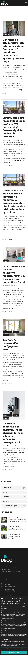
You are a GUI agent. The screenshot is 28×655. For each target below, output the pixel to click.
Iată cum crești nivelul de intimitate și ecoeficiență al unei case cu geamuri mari (17, 519)
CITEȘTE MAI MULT (8, 93)
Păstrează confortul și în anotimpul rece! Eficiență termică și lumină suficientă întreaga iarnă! (13, 433)
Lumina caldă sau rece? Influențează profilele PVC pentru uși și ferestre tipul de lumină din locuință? (14, 127)
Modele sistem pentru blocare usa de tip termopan (15, 536)
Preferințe (6, 631)
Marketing (6, 639)
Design (16, 332)
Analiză (5, 621)
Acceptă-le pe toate (14, 652)
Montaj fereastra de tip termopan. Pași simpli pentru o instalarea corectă (17, 528)
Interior (6, 34)
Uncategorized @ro (10, 506)
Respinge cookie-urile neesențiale (14, 648)
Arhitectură (7, 332)
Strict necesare (7, 611)
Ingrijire (6, 497)
